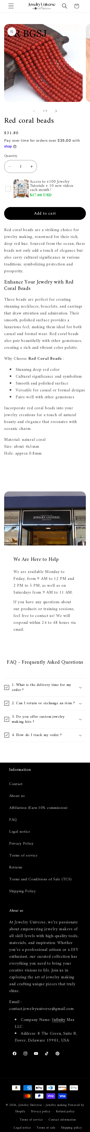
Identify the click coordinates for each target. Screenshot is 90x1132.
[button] (11, 6)
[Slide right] (56, 111)
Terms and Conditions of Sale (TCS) (40, 879)
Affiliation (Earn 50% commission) (38, 808)
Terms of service (23, 855)
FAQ (13, 819)
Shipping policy (71, 1127)
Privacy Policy (21, 843)
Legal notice (19, 831)
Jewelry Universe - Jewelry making (42, 1105)
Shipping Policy (22, 891)
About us (17, 796)
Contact (16, 784)
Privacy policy (41, 1111)
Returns (15, 867)
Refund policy (65, 1111)
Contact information (62, 1119)
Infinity (58, 1019)
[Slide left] (34, 111)
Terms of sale (45, 1127)
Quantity (11, 155)
